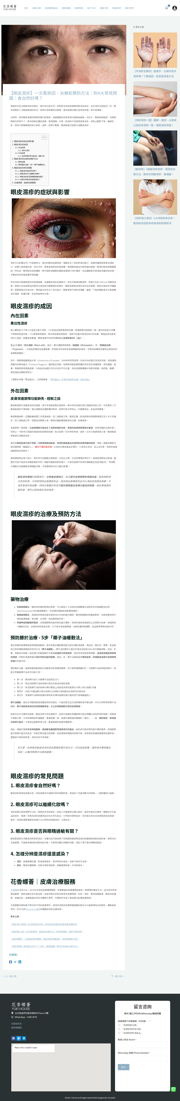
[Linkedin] (19, 961)
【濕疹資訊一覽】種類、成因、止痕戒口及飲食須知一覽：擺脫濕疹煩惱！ (155, 99)
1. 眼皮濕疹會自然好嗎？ (27, 171)
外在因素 (21, 153)
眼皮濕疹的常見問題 (23, 167)
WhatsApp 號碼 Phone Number (134, 1052)
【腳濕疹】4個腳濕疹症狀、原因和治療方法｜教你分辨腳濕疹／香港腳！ (155, 148)
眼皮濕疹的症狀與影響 (24, 141)
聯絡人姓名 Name (127, 1039)
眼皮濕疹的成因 (21, 144)
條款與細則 (16, 1027)
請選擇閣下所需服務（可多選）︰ (134, 1021)
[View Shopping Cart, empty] (166, 8)
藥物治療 (21, 162)
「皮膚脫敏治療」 (130, 1024)
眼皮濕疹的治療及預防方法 (26, 158)
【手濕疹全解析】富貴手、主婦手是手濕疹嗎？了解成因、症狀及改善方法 (155, 50)
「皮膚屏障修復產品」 (132, 1032)
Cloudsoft (111, 1097)
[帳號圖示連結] (174, 8)
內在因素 (21, 147)
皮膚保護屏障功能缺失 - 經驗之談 (33, 156)
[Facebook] (10, 961)
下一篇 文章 (118, 976)
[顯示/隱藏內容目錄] (43, 137)
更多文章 (140, 26)
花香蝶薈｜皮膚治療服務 (25, 182)
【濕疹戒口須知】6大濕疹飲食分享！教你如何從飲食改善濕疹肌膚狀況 (155, 197)
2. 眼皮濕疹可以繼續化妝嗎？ (29, 173)
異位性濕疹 (26, 150)
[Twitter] (15, 961)
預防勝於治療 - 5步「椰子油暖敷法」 (32, 164)
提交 (123, 1067)
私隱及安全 (16, 1023)
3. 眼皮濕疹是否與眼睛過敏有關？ (31, 176)
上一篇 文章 (10, 976)
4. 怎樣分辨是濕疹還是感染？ (29, 179)
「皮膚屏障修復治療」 (132, 1028)
